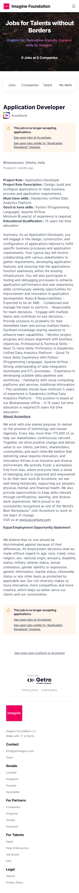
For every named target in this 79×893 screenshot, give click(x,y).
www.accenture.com (35, 520)
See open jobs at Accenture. (33, 137)
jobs (12, 85)
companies (29, 85)
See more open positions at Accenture (39, 653)
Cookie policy (49, 690)
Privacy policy (30, 690)
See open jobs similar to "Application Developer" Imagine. (38, 145)
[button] (6, 6)
